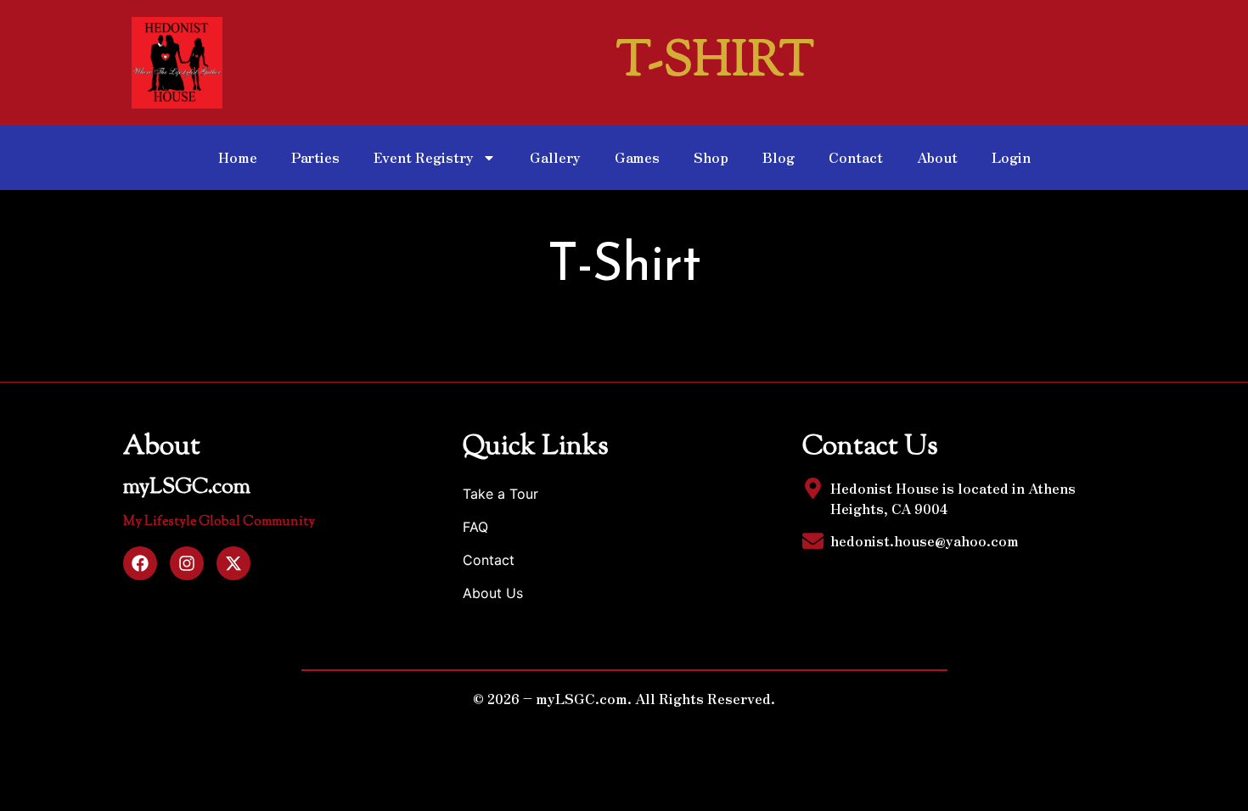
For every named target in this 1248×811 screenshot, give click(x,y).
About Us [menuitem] (493, 592)
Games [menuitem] (637, 157)
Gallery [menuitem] (555, 157)
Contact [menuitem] (856, 157)
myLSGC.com (186, 488)
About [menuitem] (937, 157)
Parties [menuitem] (315, 157)
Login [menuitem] (1011, 157)
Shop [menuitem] (711, 157)
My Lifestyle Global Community (219, 522)
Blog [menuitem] (778, 157)
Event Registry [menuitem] (424, 157)
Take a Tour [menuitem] (500, 493)
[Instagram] (187, 563)
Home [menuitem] (237, 157)
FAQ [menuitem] (475, 526)
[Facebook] (140, 563)
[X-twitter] (233, 563)
